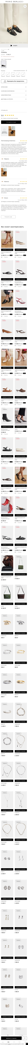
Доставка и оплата (7, 99)
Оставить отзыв (11, 122)
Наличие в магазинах (7, 91)
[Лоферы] (1, 6)
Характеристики (6, 95)
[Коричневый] (3, 64)
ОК (26, 1043)
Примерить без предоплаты (15, 81)
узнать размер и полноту (19, 70)
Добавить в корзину (11, 1038)
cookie (9, 1044)
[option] (14, 23)
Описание (4, 87)
